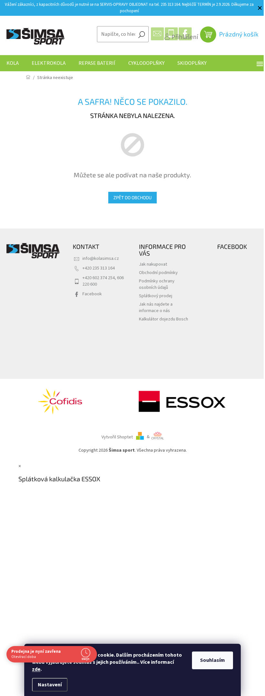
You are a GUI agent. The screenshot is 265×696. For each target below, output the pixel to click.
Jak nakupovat (153, 264)
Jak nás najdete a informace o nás (156, 307)
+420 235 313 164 (98, 268)
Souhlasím (212, 660)
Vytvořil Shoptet (117, 436)
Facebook (92, 293)
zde (36, 669)
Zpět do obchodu (132, 197)
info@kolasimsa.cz (100, 258)
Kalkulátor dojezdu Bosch (163, 319)
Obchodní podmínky (158, 272)
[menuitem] (12, 63)
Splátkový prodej (155, 295)
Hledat (141, 34)
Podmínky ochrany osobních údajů (157, 284)
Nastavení (50, 684)
